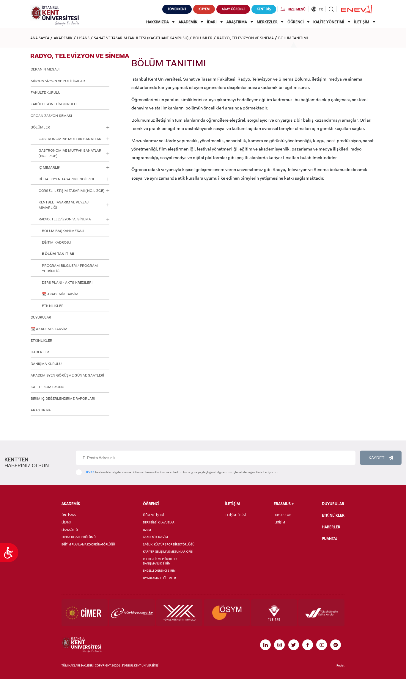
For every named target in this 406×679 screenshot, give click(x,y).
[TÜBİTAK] (274, 612)
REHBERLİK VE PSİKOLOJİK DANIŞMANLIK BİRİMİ (160, 561)
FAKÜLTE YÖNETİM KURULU (53, 104)
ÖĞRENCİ (296, 22)
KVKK (90, 472)
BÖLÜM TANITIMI (293, 37)
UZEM (147, 529)
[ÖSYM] (227, 612)
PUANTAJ (329, 538)
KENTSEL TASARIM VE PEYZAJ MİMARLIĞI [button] (64, 205)
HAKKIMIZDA (158, 22)
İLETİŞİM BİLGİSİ (235, 515)
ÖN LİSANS (69, 515)
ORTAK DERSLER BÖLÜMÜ (79, 537)
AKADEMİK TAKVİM (155, 537)
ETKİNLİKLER (53, 305)
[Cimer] (84, 612)
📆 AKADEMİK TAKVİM (60, 294)
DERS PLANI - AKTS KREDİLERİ (67, 282)
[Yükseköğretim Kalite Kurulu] (321, 612)
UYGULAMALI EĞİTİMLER (159, 578)
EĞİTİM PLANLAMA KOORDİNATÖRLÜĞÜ (88, 544)
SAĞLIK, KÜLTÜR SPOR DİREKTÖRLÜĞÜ (168, 544)
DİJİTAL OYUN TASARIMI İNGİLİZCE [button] (67, 179)
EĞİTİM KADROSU (56, 242)
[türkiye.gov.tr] (132, 612)
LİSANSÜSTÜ (70, 529)
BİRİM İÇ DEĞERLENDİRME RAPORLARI (63, 398)
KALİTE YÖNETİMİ (329, 22)
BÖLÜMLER (203, 37)
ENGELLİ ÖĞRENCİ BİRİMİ (160, 570)
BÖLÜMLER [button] (40, 127)
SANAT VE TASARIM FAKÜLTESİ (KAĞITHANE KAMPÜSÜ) (141, 37)
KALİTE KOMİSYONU (47, 387)
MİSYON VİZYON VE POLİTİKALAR (58, 81)
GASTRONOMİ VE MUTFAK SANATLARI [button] (70, 139)
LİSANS (83, 37)
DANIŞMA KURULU (46, 363)
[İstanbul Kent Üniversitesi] (54, 15)
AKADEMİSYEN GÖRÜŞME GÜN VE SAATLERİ (67, 375)
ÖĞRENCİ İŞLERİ (153, 515)
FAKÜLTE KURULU (45, 92)
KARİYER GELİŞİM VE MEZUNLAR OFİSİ (168, 551)
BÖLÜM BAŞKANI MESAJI (63, 230)
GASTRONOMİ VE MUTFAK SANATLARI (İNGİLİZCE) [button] (70, 153)
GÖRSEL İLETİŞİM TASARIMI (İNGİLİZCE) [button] (71, 190)
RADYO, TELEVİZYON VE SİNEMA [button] (65, 219)
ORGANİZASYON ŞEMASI (51, 115)
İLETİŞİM (362, 22)
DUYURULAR (41, 317)
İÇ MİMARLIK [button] (49, 167)
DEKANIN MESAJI (45, 69)
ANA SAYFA (39, 37)
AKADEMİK (188, 22)
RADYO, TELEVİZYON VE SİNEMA (245, 37)
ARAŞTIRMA (237, 22)
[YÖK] (179, 612)
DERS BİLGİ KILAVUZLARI (159, 522)
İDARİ (212, 22)
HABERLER (40, 352)
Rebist (340, 665)
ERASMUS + (284, 503)
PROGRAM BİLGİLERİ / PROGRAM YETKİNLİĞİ (70, 268)
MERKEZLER (267, 22)
